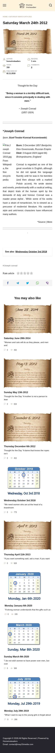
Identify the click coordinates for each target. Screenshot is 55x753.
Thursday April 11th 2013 (17, 554)
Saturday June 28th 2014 (17, 338)
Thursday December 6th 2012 (19, 446)
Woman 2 (11, 48)
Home (5, 16)
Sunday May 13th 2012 (16, 392)
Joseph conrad (10, 265)
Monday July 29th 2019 (16, 710)
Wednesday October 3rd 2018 (20, 500)
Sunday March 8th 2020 (16, 656)
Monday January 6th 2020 (18, 605)
